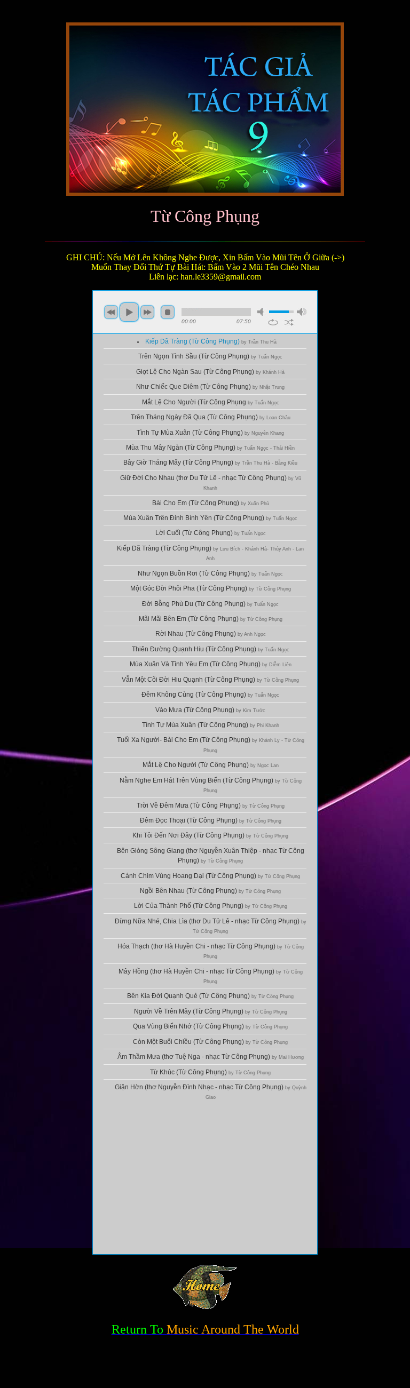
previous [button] (111, 312)
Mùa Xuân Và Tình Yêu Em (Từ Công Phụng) (210, 664)
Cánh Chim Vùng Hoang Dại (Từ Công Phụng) (210, 876)
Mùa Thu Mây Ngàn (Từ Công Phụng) (210, 447)
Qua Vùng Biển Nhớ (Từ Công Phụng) (210, 1026)
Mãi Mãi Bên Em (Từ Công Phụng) (210, 619)
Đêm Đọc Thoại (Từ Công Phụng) (210, 820)
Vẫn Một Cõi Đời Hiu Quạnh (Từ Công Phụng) (210, 679)
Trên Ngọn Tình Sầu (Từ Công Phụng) (210, 356)
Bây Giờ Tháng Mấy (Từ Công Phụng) (210, 462)
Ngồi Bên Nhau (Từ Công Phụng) (210, 891)
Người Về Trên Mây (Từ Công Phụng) (210, 1011)
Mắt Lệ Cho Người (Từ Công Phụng (210, 402)
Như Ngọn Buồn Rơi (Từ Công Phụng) (210, 573)
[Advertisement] (205, 1179)
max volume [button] (301, 312)
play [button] (129, 312)
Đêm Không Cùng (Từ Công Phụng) (210, 694)
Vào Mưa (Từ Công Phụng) (210, 710)
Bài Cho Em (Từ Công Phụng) (210, 503)
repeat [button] (273, 322)
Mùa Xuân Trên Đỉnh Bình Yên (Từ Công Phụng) (210, 518)
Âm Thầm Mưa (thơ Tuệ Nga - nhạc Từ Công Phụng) (210, 1057)
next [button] (147, 312)
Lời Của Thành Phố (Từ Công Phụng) (210, 906)
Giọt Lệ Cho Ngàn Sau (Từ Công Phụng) (210, 372)
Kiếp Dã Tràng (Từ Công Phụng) (211, 341)
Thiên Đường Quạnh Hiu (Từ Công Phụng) (210, 649)
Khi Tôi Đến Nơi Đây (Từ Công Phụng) (210, 835)
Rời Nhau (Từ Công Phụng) (210, 634)
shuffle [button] (289, 322)
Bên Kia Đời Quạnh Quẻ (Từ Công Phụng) (210, 996)
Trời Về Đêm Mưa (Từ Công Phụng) (211, 805)
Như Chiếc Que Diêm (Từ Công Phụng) (210, 387)
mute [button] (262, 312)
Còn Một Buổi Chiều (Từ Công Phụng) (210, 1042)
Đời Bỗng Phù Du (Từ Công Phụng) (210, 604)
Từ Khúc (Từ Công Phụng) (210, 1072)
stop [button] (167, 312)
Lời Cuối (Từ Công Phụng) (210, 533)
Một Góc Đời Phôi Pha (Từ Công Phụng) (210, 588)
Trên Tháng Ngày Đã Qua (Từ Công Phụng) (210, 417)
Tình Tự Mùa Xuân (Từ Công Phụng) (210, 432)
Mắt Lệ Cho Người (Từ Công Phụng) (211, 765)
